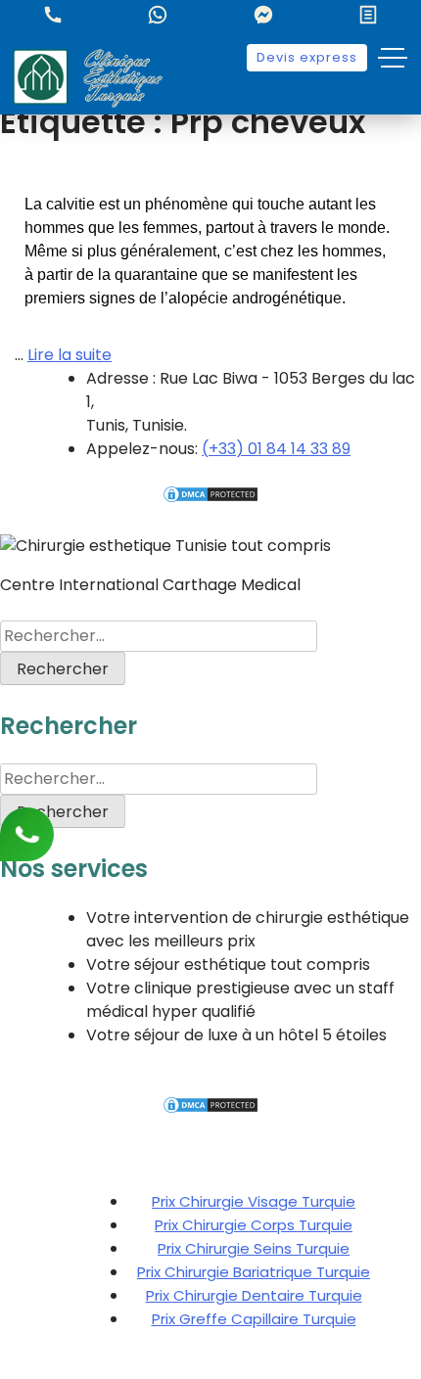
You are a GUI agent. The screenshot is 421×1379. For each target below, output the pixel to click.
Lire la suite (69, 355)
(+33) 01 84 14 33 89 (276, 448)
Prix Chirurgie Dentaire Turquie (254, 1295)
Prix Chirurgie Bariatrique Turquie (253, 1272)
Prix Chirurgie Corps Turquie (253, 1225)
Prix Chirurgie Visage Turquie (253, 1201)
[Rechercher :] (158, 635)
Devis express (307, 57)
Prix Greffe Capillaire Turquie (254, 1319)
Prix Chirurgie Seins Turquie (254, 1248)
